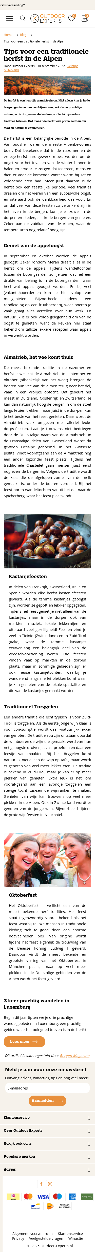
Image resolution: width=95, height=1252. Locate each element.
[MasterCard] (28, 1197)
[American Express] (72, 1197)
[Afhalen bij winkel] (65, 1206)
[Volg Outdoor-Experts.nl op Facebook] (41, 1184)
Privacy (18, 1238)
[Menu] (9, 18)
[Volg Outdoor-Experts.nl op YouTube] (59, 1184)
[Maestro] (57, 1197)
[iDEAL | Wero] (13, 1197)
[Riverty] (87, 1197)
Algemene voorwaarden (32, 1233)
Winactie (75, 1238)
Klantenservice (70, 1233)
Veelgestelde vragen (46, 1238)
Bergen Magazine (74, 1055)
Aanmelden (43, 1101)
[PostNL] (50, 1206)
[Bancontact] (35, 1206)
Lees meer (20, 1042)
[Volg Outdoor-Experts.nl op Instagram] (50, 1184)
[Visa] (43, 1197)
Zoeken (81, 28)
